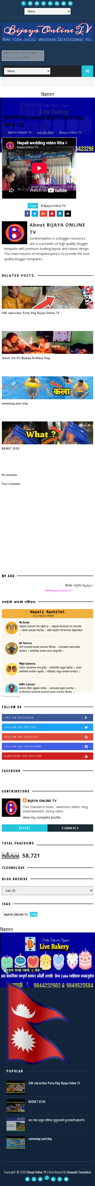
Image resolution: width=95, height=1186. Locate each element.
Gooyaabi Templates (79, 1172)
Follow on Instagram (22, 746)
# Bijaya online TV (53, 206)
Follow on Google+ (21, 736)
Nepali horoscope (12, 696)
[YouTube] (47, 1177)
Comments (70, 827)
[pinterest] (70, 3)
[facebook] (23, 3)
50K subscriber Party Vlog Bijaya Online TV (30, 313)
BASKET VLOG (11, 448)
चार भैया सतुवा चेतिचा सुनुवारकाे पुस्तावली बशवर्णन (56, 1120)
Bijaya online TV (70, 132)
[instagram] (30, 3)
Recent (24, 827)
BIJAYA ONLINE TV (41, 800)
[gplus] (50, 3)
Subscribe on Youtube (23, 756)
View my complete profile (42, 817)
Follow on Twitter (20, 727)
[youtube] (43, 3)
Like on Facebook (19, 717)
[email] (63, 3)
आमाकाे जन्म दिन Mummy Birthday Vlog (26, 358)
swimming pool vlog (15, 403)
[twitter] (37, 3)
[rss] (57, 3)
